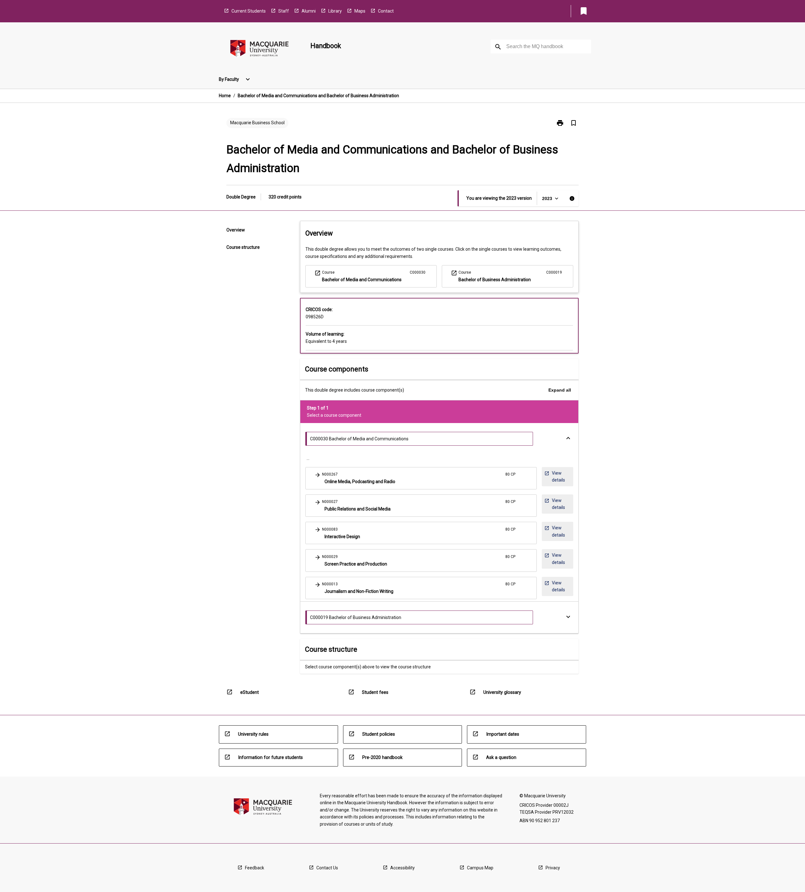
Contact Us (327, 867)
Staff (283, 11)
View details (555, 478)
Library (335, 11)
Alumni (309, 11)
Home (225, 95)
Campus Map (480, 867)
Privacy (553, 867)
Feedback (254, 867)
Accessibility (402, 867)
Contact (386, 11)
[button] (421, 478)
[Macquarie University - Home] (259, 49)
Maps (359, 11)
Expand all (559, 390)
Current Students (248, 11)
